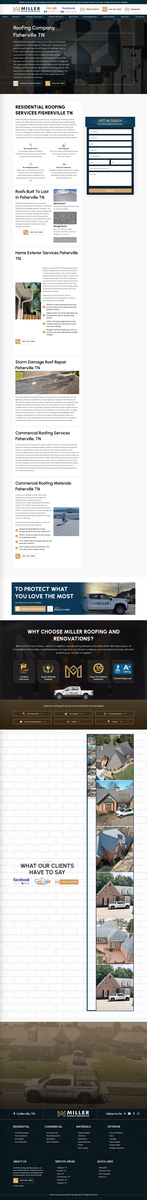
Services (15, 17)
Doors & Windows (116, 1133)
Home (5, 17)
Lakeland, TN (62, 1183)
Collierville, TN (26, 1113)
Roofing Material (89, 17)
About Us (124, 17)
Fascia (111, 1136)
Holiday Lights (114, 1145)
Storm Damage (104, 1174)
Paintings (112, 1139)
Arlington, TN (62, 1168)
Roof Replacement (22, 1133)
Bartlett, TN (61, 1171)
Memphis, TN (62, 1180)
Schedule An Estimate (30, 83)
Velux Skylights (115, 1142)
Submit (110, 190)
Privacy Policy (18, 1186)
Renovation (73, 17)
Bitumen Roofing (84, 1142)
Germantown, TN (63, 1177)
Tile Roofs (82, 1136)
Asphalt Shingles (84, 1133)
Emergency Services (34, 17)
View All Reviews (69, 882)
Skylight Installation (116, 1148)
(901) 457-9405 (114, 9)
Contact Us (139, 17)
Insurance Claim (105, 1171)
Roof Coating (83, 1148)
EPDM (80, 1145)
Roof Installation (21, 1136)
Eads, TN (60, 1174)
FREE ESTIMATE (92, 9)
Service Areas (108, 17)
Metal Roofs (82, 1139)
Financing (135, 9)
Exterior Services (55, 17)
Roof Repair (19, 1139)
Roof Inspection (21, 1142)
